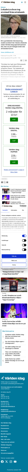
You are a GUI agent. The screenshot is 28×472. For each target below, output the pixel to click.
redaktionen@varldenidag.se (8, 411)
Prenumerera (5, 428)
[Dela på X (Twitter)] (23, 60)
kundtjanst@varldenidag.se (8, 406)
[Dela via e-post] (26, 60)
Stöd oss (3, 450)
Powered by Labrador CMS (14, 470)
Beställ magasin (6, 434)
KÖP (14, 119)
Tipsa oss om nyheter (8, 442)
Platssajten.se (5, 447)
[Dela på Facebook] (21, 60)
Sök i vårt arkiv (5, 439)
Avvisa (14, 265)
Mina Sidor (14, 172)
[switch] (24, 240)
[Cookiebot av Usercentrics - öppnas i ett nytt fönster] (20, 206)
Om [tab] (23, 210)
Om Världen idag (6, 423)
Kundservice (5, 425)
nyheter (4, 179)
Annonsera (4, 431)
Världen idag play (6, 445)
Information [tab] (14, 210)
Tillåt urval (14, 260)
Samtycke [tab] (5, 210)
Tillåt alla (14, 256)
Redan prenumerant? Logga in (14, 170)
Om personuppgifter (7, 453)
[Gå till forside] (8, 2)
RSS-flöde (4, 436)
